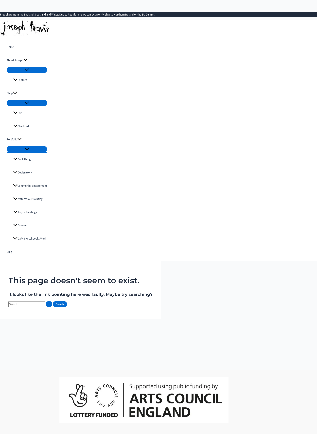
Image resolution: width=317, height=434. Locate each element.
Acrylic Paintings (27, 212)
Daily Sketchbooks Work (32, 238)
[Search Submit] (49, 304)
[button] (25, 60)
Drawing (22, 225)
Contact (22, 80)
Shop (10, 93)
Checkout (23, 126)
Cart (20, 113)
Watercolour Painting (30, 199)
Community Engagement (32, 186)
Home (10, 47)
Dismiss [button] (150, 14)
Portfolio (12, 139)
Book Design (25, 159)
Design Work (25, 172)
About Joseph (15, 60)
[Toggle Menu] (27, 70)
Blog (9, 252)
